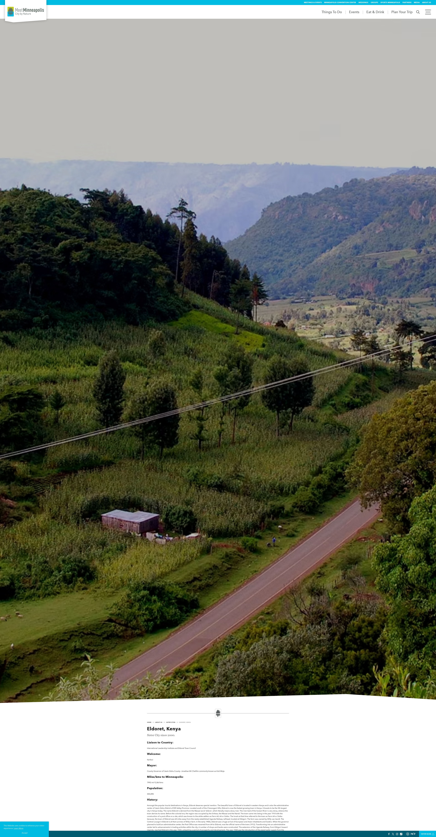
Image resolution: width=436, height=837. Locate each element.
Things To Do (332, 12)
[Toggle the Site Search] (418, 12)
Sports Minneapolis (390, 2)
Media (417, 2)
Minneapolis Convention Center (340, 2)
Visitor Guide (426, 834)
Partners (407, 2)
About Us (426, 2)
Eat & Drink (375, 12)
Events (354, 12)
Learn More (18, 828)
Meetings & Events (313, 2)
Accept (24, 833)
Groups (374, 2)
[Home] (25, 11)
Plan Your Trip (402, 12)
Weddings (363, 2)
